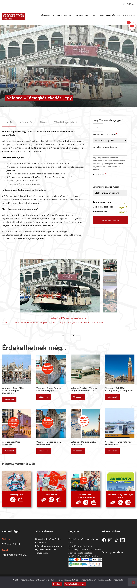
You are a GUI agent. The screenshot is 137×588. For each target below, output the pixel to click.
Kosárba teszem (110, 220)
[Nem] (133, 582)
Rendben (57, 584)
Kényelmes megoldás (79, 322)
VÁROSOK (45, 16)
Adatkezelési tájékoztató (80, 553)
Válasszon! (9, 399)
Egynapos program (42, 322)
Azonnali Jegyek (62, 16)
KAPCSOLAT (129, 16)
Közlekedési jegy (69, 318)
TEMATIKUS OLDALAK (84, 16)
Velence (82, 318)
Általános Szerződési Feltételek (83, 556)
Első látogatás (60, 322)
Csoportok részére (109, 16)
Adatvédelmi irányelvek (75, 584)
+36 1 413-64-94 (11, 543)
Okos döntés (97, 322)
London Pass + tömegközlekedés (86, 496)
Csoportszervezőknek (21, 322)
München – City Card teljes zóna (120, 496)
